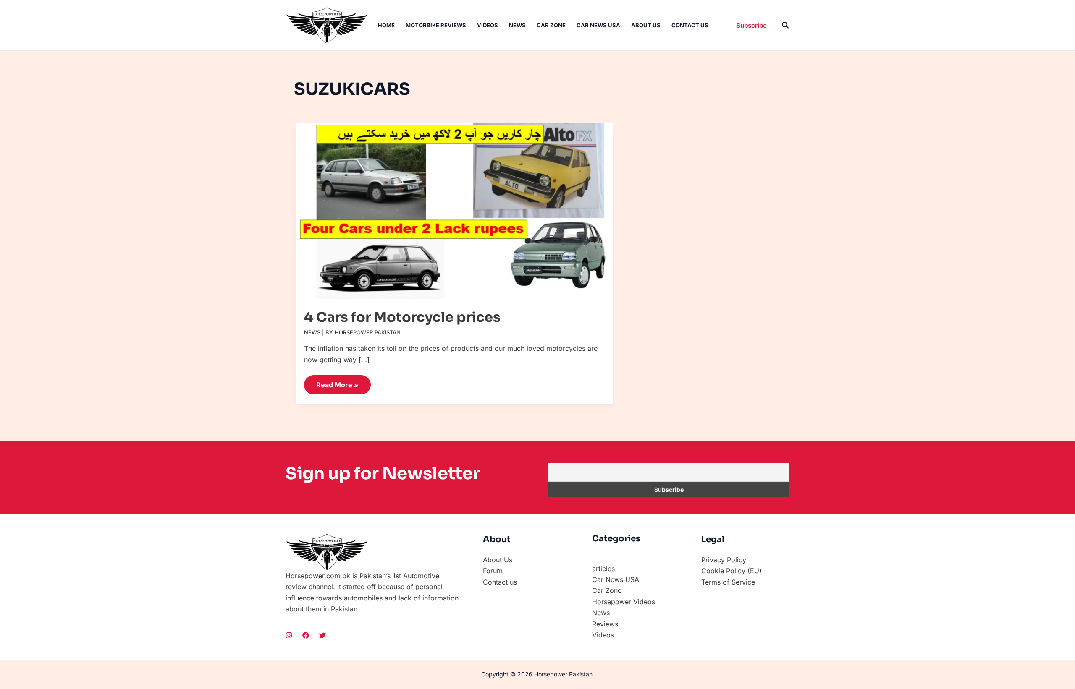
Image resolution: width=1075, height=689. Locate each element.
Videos (487, 25)
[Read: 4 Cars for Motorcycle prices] (454, 208)
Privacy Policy (723, 560)
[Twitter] (322, 635)
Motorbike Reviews (436, 25)
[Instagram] (289, 635)
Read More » (337, 382)
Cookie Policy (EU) (731, 570)
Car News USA (598, 25)
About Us (646, 25)
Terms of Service (728, 582)
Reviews (605, 624)
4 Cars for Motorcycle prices (402, 317)
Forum (493, 570)
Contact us (689, 25)
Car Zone (551, 25)
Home (386, 25)
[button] (751, 25)
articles (603, 568)
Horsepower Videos (623, 602)
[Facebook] (305, 635)
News (517, 25)
